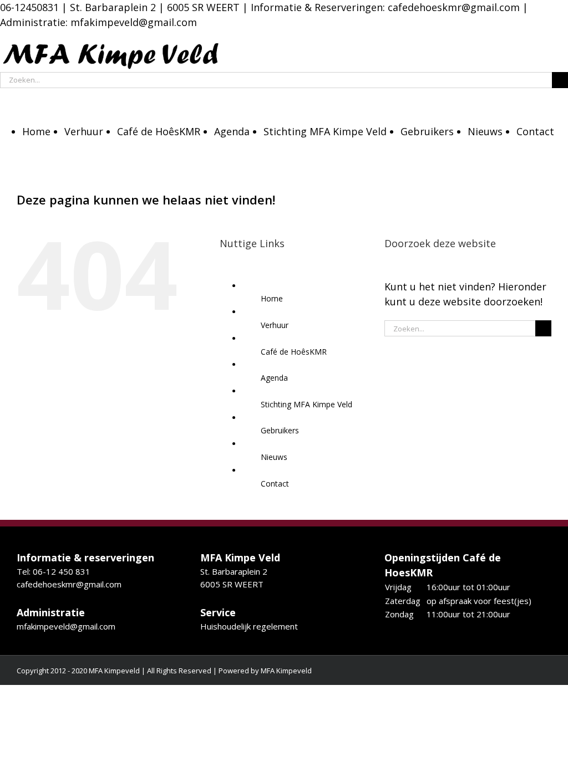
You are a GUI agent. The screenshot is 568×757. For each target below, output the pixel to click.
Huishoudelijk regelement (249, 626)
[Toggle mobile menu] (4, 95)
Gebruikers (280, 430)
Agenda (274, 377)
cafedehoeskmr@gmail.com (454, 7)
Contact (275, 483)
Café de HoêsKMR (294, 351)
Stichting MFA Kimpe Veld (306, 404)
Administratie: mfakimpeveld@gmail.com (98, 22)
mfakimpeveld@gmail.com (66, 626)
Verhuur (274, 325)
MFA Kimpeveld (286, 671)
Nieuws (274, 457)
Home (272, 298)
